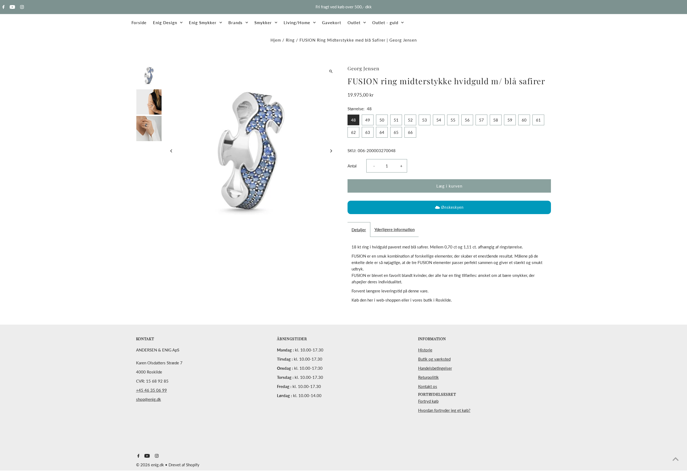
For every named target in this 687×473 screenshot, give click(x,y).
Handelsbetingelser (435, 368)
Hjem (276, 40)
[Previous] (172, 151)
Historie (425, 349)
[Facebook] (3, 7)
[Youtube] (11, 7)
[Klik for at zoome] (331, 71)
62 (353, 132)
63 (367, 132)
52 (410, 120)
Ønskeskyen (452, 207)
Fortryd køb (428, 401)
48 (353, 120)
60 (524, 120)
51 (396, 120)
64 (381, 132)
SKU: (352, 150)
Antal (352, 165)
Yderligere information (394, 229)
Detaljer (359, 229)
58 (495, 120)
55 (453, 120)
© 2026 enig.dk (150, 464)
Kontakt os (427, 386)
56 (467, 120)
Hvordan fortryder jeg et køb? (444, 410)
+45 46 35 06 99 (151, 390)
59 (509, 120)
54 (438, 120)
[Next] (331, 151)
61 (538, 120)
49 (367, 120)
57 (481, 120)
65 (396, 132)
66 (410, 132)
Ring (290, 40)
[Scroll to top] (676, 459)
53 (424, 120)
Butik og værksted (434, 359)
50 (381, 120)
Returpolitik (428, 377)
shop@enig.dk (148, 399)
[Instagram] (21, 7)
